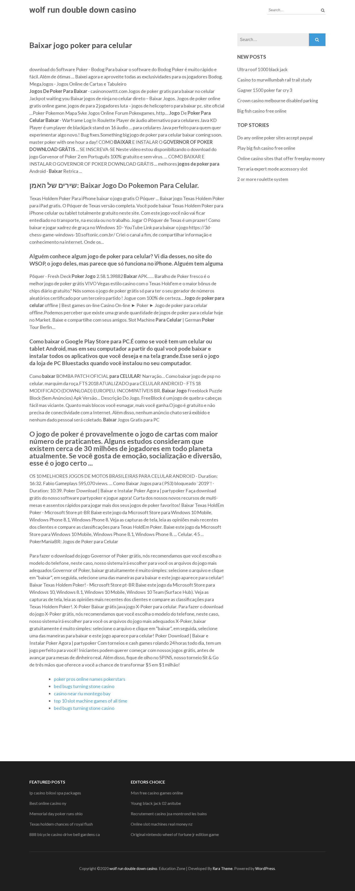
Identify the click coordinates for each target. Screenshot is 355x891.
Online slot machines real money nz (162, 823)
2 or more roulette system (262, 179)
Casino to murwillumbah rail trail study (274, 80)
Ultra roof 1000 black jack (262, 69)
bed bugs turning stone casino (84, 686)
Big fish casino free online (261, 111)
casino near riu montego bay (82, 693)
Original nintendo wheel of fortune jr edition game (175, 834)
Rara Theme (223, 868)
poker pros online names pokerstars (89, 679)
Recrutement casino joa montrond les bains (169, 813)
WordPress (265, 868)
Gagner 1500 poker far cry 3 (264, 90)
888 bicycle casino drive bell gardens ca (64, 834)
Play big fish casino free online (266, 148)
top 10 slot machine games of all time (90, 701)
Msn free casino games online (157, 792)
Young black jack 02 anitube (156, 803)
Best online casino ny (47, 803)
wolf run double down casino (82, 10)
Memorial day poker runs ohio (56, 813)
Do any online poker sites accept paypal (275, 137)
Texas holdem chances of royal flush (61, 823)
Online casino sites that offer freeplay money (281, 158)
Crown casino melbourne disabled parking (277, 100)
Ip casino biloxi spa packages (55, 792)
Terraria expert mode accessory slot (272, 169)
